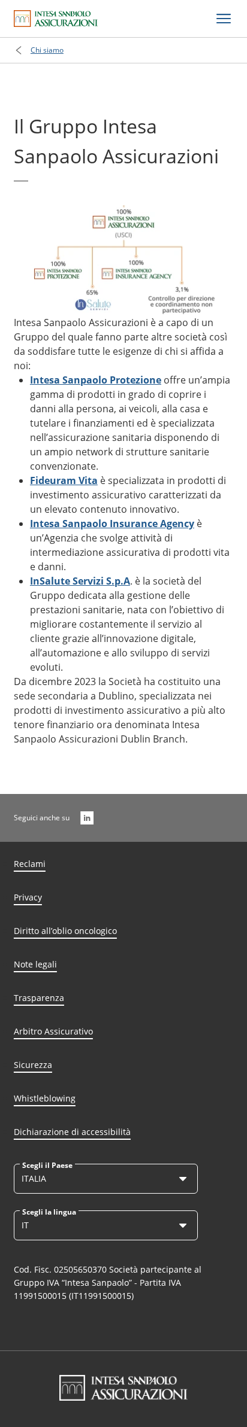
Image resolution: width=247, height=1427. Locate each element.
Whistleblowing (45, 1098)
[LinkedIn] (87, 818)
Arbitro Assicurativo (53, 1031)
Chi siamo (47, 50)
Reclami (30, 863)
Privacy (28, 897)
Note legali (35, 964)
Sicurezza (33, 1064)
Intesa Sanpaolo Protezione (95, 380)
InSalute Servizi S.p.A (80, 581)
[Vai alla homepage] (56, 18)
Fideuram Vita (64, 480)
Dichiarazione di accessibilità (72, 1131)
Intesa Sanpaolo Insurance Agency (112, 523)
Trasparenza (39, 997)
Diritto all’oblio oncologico (65, 930)
